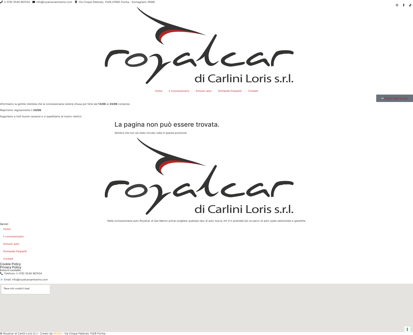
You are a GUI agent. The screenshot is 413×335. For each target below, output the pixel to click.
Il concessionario (179, 90)
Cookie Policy (10, 264)
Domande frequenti (230, 90)
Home (158, 90)
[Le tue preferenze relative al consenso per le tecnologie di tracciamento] (407, 329)
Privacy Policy (10, 267)
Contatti (253, 90)
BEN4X (57, 333)
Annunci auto (204, 90)
